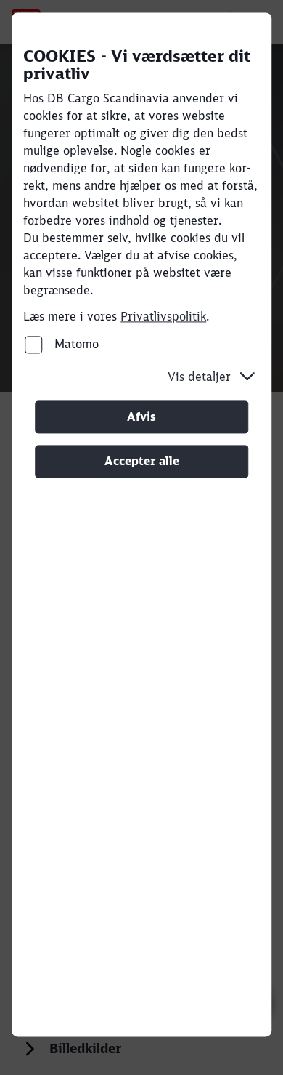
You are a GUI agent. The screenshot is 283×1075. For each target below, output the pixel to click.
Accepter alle (141, 461)
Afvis (141, 416)
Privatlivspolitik (163, 316)
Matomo (75, 344)
